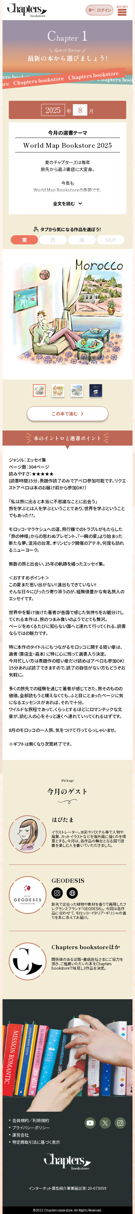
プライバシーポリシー (31, 1128)
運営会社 (20, 1135)
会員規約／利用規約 (30, 1120)
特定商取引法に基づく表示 (36, 1142)
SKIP (110, 239)
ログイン (104, 10)
